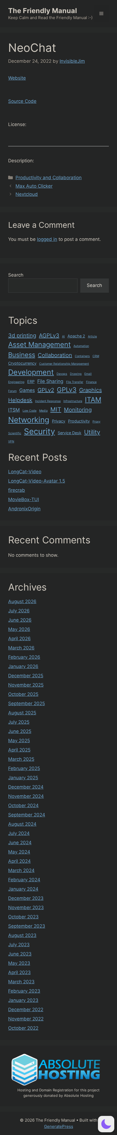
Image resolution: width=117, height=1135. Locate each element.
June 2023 (20, 954)
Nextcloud (27, 194)
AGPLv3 (49, 335)
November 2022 (26, 1019)
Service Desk (69, 432)
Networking (28, 419)
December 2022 (25, 1009)
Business (21, 355)
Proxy (96, 421)
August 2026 (22, 601)
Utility (92, 432)
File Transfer (74, 382)
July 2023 (19, 944)
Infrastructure (72, 401)
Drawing (76, 374)
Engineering (16, 382)
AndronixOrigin (24, 508)
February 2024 (24, 879)
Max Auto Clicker (34, 186)
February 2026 (24, 657)
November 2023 (26, 907)
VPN (11, 441)
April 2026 (19, 638)
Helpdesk (20, 400)
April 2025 (19, 750)
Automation (81, 346)
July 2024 (19, 833)
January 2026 (23, 666)
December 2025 (25, 675)
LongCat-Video (24, 471)
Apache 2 (76, 336)
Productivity (79, 421)
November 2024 (26, 796)
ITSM (14, 410)
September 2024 (26, 814)
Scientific (14, 433)
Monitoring (78, 409)
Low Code (29, 410)
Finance (91, 382)
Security (39, 431)
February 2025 (24, 768)
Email (88, 374)
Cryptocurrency (22, 363)
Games (27, 390)
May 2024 (19, 852)
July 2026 (19, 610)
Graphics (90, 390)
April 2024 (19, 861)
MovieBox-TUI (23, 499)
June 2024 (20, 842)
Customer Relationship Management (64, 364)
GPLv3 (66, 390)
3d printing (22, 335)
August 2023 (22, 935)
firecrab (16, 490)
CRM (96, 356)
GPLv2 (46, 390)
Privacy (58, 421)
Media (43, 410)
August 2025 (22, 712)
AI (63, 336)
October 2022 (23, 1028)
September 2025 (26, 703)
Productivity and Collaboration (49, 177)
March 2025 (21, 759)
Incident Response (48, 401)
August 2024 (22, 824)
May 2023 (19, 963)
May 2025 (19, 740)
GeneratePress (58, 1126)
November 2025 (26, 685)
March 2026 (21, 648)
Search (15, 275)
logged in (47, 239)
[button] (106, 1124)
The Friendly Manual (42, 11)
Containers (82, 356)
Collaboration (55, 355)
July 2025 (18, 722)
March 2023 (21, 981)
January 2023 (23, 1000)
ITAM (93, 400)
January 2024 (23, 889)
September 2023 (26, 926)
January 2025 (23, 777)
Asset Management (39, 344)
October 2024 (23, 805)
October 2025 (23, 694)
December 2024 (26, 787)
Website (17, 78)
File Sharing (50, 381)
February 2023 (24, 991)
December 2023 (26, 898)
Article (92, 336)
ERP (31, 381)
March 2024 (21, 870)
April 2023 (19, 972)
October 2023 (23, 917)
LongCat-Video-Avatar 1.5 (36, 481)
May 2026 (19, 629)
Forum (12, 391)
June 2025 (19, 731)
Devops (62, 374)
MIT (55, 409)
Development (31, 372)
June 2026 (20, 620)
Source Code (22, 101)
